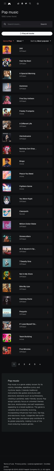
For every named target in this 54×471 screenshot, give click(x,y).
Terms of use (9, 464)
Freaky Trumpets (26, 111)
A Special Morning (27, 73)
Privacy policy (20, 464)
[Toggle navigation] (5, 3)
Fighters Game (25, 186)
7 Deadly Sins (25, 261)
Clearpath (23, 211)
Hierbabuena (25, 136)
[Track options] (48, 50)
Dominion (23, 86)
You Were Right (25, 199)
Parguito (23, 311)
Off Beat (22, 51)
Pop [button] (7, 41)
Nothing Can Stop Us (28, 148)
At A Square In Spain (28, 249)
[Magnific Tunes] (9, 3)
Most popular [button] (40, 41)
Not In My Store (26, 274)
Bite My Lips (24, 286)
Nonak (22, 151)
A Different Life (25, 123)
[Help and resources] (38, 4)
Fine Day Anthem (26, 98)
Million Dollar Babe (27, 224)
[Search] (30, 4)
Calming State (25, 299)
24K (21, 48)
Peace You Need (26, 174)
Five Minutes (25, 349)
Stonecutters (25, 236)
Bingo (22, 161)
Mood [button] (19, 41)
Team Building (25, 336)
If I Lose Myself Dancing (29, 324)
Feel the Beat (25, 61)
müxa (21, 114)
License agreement (35, 464)
